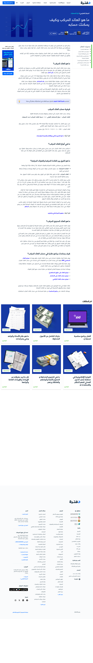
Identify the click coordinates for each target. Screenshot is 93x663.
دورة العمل (60, 592)
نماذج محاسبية (53, 3)
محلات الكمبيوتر (42, 524)
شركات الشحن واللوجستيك (39, 537)
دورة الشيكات (60, 564)
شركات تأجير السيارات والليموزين (38, 569)
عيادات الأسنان (42, 559)
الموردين (61, 547)
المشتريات (61, 542)
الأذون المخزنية (59, 549)
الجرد (62, 552)
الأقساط (61, 522)
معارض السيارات (42, 577)
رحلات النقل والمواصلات (40, 594)
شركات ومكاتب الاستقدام (39, 599)
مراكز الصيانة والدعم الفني (39, 567)
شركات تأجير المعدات (40, 589)
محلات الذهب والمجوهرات (39, 572)
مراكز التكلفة (60, 562)
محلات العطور (42, 519)
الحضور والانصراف (59, 569)
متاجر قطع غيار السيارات (40, 547)
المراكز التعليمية (41, 544)
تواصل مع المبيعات (24, 544)
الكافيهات (43, 592)
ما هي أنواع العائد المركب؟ (83, 54)
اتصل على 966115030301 (22, 542)
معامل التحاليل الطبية (40, 554)
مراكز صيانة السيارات (41, 552)
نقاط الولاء (60, 532)
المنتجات (61, 539)
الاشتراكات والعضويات (58, 537)
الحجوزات (61, 584)
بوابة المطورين (77, 554)
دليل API (78, 549)
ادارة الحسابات (75, 13)
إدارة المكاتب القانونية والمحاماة (38, 539)
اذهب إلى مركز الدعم (23, 525)
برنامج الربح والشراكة (76, 566)
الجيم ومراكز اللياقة (41, 542)
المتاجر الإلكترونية (41, 522)
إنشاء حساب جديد (76, 574)
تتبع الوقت (60, 589)
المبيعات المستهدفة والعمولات (56, 524)
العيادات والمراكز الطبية (40, 549)
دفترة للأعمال (25, 560)
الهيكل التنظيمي (59, 567)
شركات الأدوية (42, 574)
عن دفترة (78, 536)
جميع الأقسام (62, 3)
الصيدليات (43, 532)
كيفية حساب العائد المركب (83, 51)
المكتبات (43, 602)
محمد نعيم (61, 34)
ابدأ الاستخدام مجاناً (8, 3)
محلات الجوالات (42, 557)
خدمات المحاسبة (24, 552)
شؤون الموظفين (59, 579)
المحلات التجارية (42, 514)
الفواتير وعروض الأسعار (58, 514)
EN (17, 3)
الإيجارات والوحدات (59, 587)
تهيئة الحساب (25, 554)
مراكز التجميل (42, 582)
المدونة (26, 577)
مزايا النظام (77, 539)
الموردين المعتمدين (76, 541)
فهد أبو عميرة (73, 34)
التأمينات (61, 527)
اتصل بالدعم (25, 514)
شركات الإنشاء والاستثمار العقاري (38, 527)
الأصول (61, 559)
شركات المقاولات (41, 529)
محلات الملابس (42, 517)
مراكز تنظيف (42, 579)
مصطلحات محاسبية (37, 3)
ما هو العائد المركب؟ (84, 49)
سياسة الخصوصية (24, 612)
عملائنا (78, 551)
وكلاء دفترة (77, 544)
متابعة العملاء (60, 529)
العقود (61, 572)
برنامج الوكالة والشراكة (75, 564)
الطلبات (61, 577)
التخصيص (26, 557)
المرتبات (61, 574)
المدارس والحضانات (41, 562)
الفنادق (43, 564)
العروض (61, 519)
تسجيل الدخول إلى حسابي (74, 576)
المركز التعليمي (24, 579)
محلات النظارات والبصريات (40, 584)
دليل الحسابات (60, 557)
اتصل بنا (22, 3)
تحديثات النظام (77, 556)
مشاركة (54, 33)
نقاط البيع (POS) (59, 517)
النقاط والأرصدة (59, 534)
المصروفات (60, 554)
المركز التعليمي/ (84, 13)
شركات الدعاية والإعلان (40, 587)
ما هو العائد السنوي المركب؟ (83, 60)
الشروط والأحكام (16, 612)
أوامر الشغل (60, 582)
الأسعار (78, 531)
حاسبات (45, 3)
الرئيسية (68, 3)
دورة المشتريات (59, 544)
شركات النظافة (42, 597)
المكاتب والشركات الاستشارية (39, 534)
